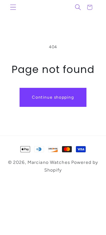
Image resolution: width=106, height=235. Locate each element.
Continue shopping (53, 97)
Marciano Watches (49, 162)
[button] (13, 7)
